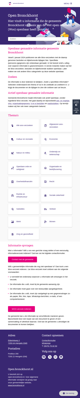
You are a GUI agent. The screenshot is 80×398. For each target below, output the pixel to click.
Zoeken (70, 39)
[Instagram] (55, 357)
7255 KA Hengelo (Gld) (17, 343)
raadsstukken (53, 103)
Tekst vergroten (76, 109)
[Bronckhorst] (50, 357)
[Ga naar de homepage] (16, 3)
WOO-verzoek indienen (21, 309)
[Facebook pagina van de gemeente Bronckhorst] (44, 357)
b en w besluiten (37, 103)
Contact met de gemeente (22, 259)
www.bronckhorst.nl (16, 385)
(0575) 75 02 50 (50, 346)
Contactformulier (49, 340)
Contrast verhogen (76, 102)
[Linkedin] (61, 357)
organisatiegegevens (21, 103)
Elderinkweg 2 (14, 340)
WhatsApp (46, 343)
